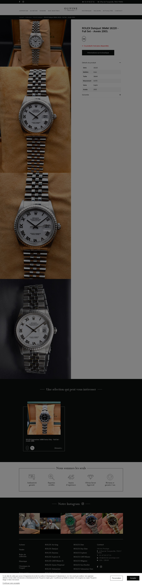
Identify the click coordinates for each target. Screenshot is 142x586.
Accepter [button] (133, 578)
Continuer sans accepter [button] (11, 583)
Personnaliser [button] (116, 578)
